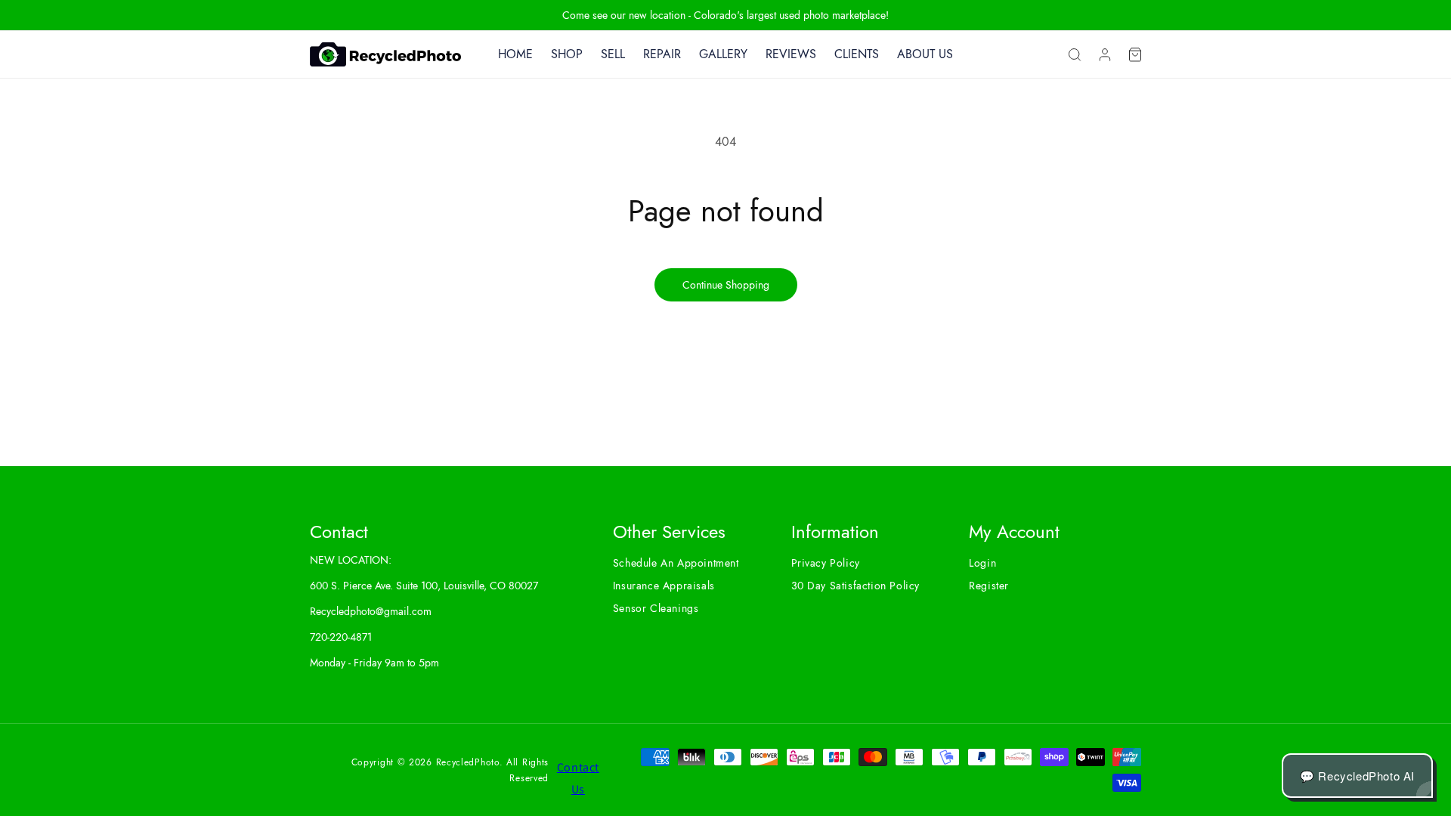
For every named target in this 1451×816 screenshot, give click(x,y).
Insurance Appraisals (664, 585)
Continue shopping (725, 284)
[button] (1075, 54)
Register (989, 585)
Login (982, 562)
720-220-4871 (341, 636)
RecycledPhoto (468, 762)
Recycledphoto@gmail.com (371, 611)
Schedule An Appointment (676, 562)
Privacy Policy (825, 562)
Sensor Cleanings (656, 608)
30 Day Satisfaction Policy (855, 585)
